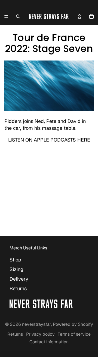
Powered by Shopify (73, 324)
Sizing (16, 269)
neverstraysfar (36, 324)
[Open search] (18, 16)
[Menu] (6, 16)
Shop (15, 260)
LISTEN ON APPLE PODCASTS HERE (49, 140)
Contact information (49, 342)
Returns (18, 288)
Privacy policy (40, 334)
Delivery (19, 279)
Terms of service (74, 334)
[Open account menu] (79, 16)
